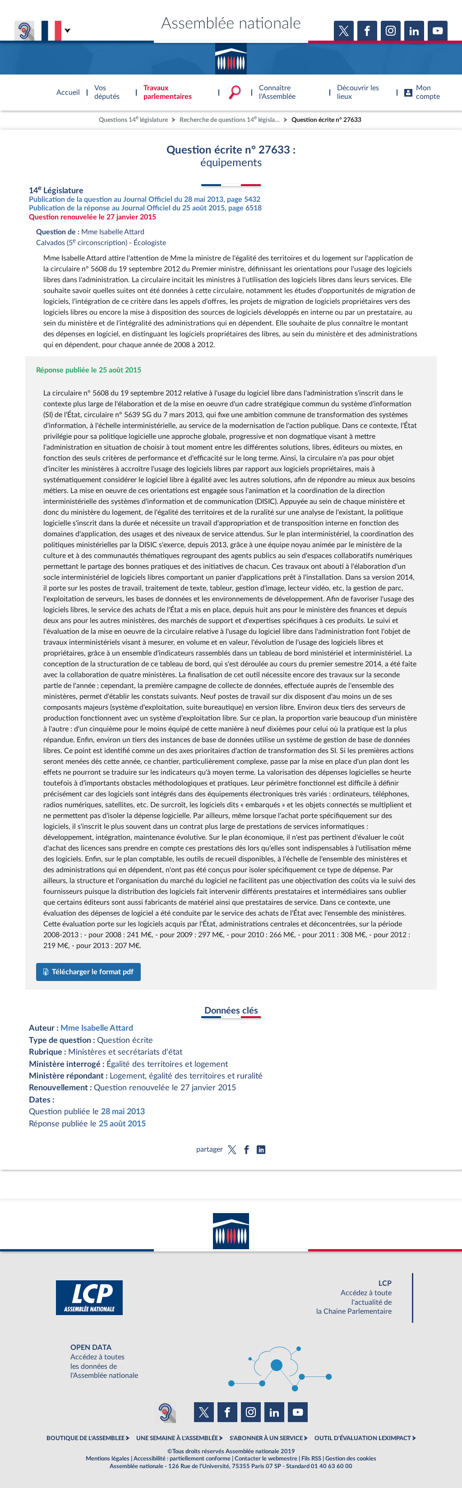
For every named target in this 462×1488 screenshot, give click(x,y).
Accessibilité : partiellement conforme (182, 1458)
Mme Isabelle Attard (96, 1028)
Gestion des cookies (350, 1458)
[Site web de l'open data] (231, 1362)
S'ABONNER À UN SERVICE (266, 1438)
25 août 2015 (122, 1124)
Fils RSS (311, 1458)
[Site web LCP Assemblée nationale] (231, 1298)
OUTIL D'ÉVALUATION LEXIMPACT (362, 1438)
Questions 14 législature (133, 119)
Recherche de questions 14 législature (231, 119)
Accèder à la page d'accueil (231, 55)
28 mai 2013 (123, 1112)
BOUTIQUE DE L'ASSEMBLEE (85, 1438)
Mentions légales (107, 1458)
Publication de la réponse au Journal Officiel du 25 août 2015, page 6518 (145, 208)
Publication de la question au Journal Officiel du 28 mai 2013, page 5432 (144, 199)
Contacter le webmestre (266, 1458)
